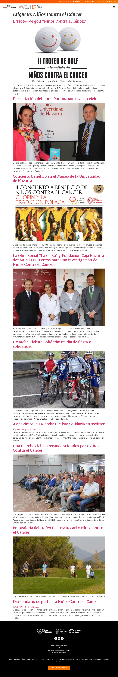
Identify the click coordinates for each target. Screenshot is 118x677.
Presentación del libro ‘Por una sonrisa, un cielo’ (55, 98)
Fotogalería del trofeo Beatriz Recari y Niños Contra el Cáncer (59, 530)
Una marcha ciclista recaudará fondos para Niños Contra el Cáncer (56, 448)
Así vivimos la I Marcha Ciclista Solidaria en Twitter (59, 424)
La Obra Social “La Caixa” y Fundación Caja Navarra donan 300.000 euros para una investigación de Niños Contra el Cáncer (58, 260)
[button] (114, 7)
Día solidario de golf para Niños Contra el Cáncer (56, 601)
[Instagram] (59, 638)
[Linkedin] (62, 638)
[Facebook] (55, 638)
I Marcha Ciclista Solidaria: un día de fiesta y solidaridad (52, 344)
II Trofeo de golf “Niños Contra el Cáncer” (50, 21)
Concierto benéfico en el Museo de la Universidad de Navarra (56, 178)
